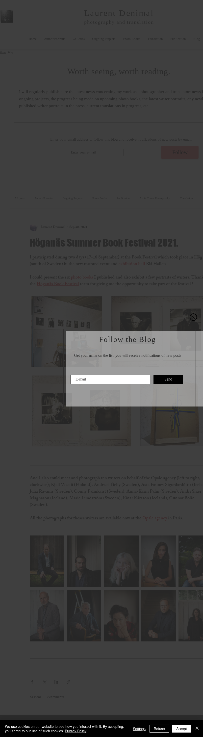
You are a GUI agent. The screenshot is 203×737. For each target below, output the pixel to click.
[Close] (197, 728)
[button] (193, 317)
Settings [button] (139, 728)
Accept (181, 728)
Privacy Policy (75, 730)
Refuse (159, 728)
